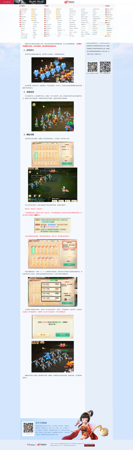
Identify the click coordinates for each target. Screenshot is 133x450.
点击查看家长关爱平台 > (90, 445)
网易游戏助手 (109, 30)
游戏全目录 (8, 2)
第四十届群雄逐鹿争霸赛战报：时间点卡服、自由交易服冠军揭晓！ (99, 51)
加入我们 (88, 443)
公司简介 (52, 443)
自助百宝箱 (109, 32)
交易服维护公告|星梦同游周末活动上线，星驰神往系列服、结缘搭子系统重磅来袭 (99, 48)
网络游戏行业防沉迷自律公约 (70, 445)
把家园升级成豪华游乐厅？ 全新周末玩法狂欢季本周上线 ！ (99, 43)
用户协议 (93, 443)
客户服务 (57, 443)
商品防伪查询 (109, 28)
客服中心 (109, 34)
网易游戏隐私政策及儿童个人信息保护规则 (68, 443)
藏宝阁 (108, 24)
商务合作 (84, 443)
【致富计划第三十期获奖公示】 (94, 54)
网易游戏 (109, 36)
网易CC (108, 26)
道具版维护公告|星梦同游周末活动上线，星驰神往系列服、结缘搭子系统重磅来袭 (99, 45)
